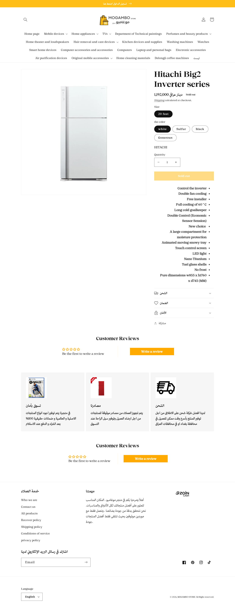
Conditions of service (35, 533)
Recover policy (31, 520)
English (30, 596)
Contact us (28, 506)
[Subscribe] (86, 562)
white (162, 129)
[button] (25, 19)
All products (29, 513)
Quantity (160, 154)
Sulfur (181, 129)
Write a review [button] (152, 351)
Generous (165, 137)
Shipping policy (31, 527)
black (200, 129)
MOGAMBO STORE (186, 597)
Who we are (29, 500)
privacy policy (30, 540)
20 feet (163, 114)
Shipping (159, 100)
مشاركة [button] (162, 323)
